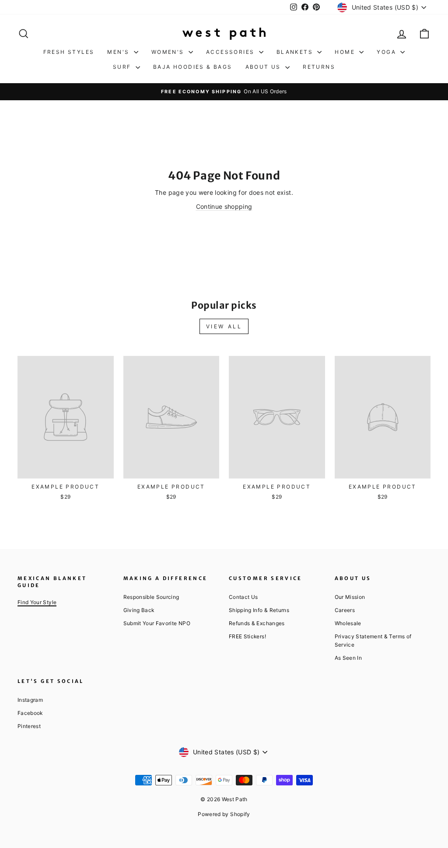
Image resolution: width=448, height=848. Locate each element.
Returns (319, 66)
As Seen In (348, 657)
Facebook (30, 713)
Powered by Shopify (224, 814)
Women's (168, 52)
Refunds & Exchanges (257, 623)
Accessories (231, 52)
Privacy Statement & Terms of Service (373, 640)
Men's (119, 52)
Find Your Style (37, 602)
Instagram (30, 700)
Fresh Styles (68, 52)
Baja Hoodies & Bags (192, 66)
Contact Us (243, 597)
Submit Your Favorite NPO (156, 623)
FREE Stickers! (247, 636)
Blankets (295, 52)
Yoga (387, 52)
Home (346, 52)
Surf (123, 66)
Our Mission (350, 597)
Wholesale (348, 623)
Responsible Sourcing (151, 597)
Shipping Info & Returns (259, 610)
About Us (264, 66)
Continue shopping (224, 206)
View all (224, 326)
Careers (345, 610)
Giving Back (138, 610)
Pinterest (29, 726)
